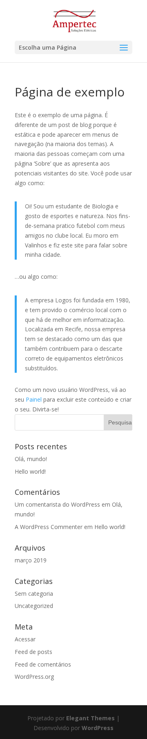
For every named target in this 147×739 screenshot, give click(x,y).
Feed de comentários (43, 664)
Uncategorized (34, 606)
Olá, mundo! (31, 459)
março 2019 (31, 560)
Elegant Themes (90, 718)
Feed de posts (33, 652)
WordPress (98, 728)
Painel (34, 399)
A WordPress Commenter (48, 527)
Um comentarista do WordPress (57, 504)
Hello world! (30, 471)
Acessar (25, 639)
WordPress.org (34, 676)
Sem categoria (34, 593)
